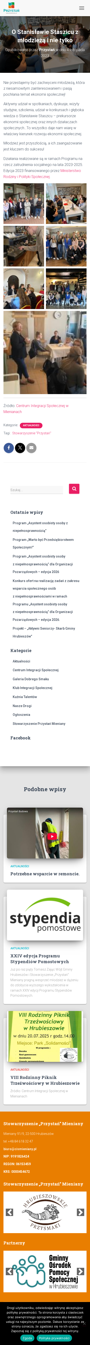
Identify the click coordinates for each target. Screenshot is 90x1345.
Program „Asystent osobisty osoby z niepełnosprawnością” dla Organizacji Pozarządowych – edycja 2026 (43, 564)
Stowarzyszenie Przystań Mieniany (39, 724)
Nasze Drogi (22, 706)
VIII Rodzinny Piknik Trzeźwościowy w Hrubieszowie (45, 1080)
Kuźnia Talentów (25, 697)
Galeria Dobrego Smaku (31, 679)
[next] (80, 1212)
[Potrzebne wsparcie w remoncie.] (45, 833)
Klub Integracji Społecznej (32, 688)
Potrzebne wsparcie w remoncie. (44, 873)
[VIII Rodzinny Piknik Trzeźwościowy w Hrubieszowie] (45, 1036)
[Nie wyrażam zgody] (84, 1323)
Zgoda (27, 1338)
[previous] (9, 1212)
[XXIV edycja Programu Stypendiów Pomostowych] (45, 914)
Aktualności (31, 425)
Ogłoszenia (21, 715)
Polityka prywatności (54, 1338)
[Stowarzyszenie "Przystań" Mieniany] (13, 8)
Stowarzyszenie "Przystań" (31, 433)
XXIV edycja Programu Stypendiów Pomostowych (39, 958)
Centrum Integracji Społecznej (36, 670)
